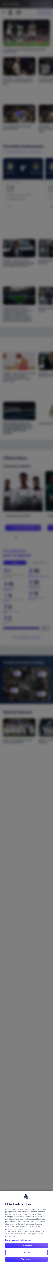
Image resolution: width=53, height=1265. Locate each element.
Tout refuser (26, 1259)
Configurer (26, 1252)
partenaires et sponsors (13, 1229)
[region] (26, 1228)
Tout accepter (26, 1246)
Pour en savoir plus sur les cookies (18, 1240)
